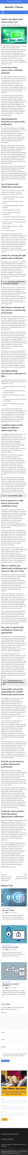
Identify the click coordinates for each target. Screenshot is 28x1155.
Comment (4, 1012)
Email (3, 1039)
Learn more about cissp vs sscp (10, 1134)
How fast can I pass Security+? (10, 947)
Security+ (13, 867)
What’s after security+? (8, 910)
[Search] (26, 12)
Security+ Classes (14, 7)
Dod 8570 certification (7, 1139)
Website (3, 1046)
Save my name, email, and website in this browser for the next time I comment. (15, 1054)
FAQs (8, 867)
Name (3, 1032)
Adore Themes (16, 1153)
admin (18, 25)
